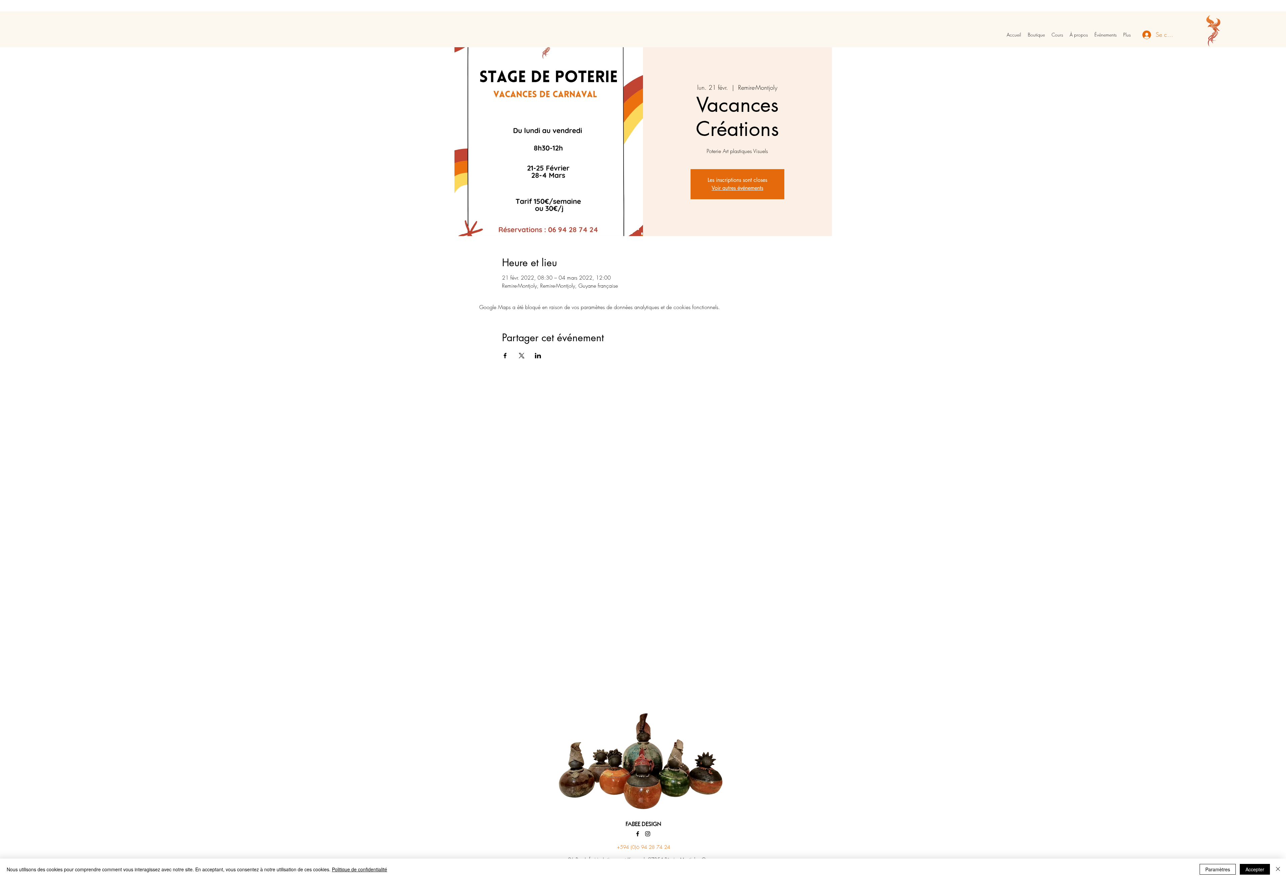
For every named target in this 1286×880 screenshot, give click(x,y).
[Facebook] (637, 833)
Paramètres (1217, 869)
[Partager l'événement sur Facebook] (505, 355)
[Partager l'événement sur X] (521, 355)
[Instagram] (647, 833)
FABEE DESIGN (643, 824)
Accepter (1254, 869)
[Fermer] (1278, 869)
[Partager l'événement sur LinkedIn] (538, 355)
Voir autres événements (737, 188)
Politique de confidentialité (359, 869)
